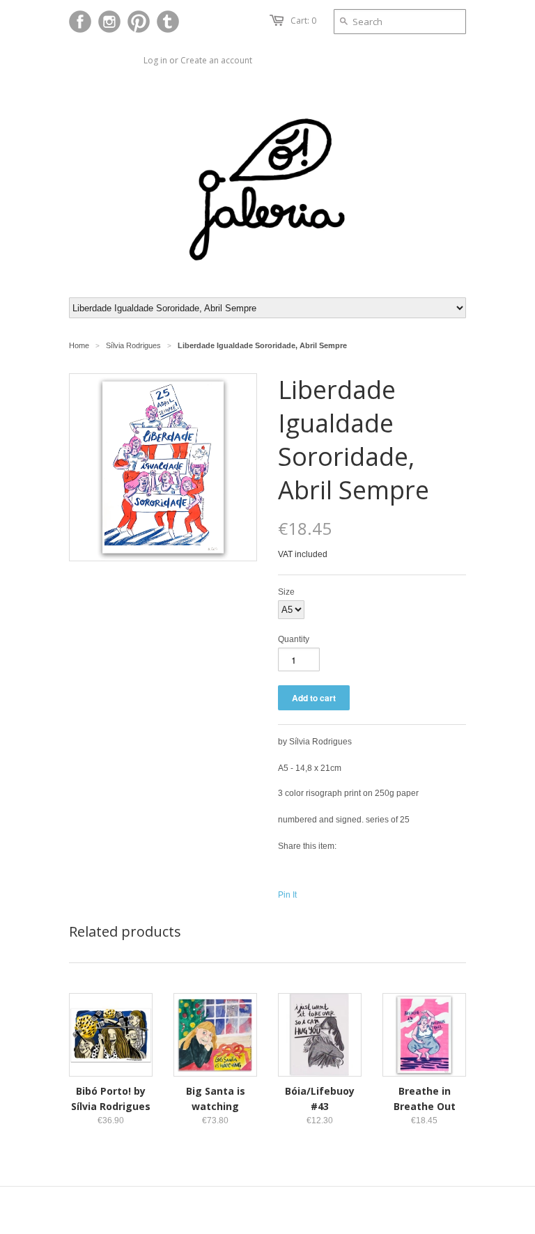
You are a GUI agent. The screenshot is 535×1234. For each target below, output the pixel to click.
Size (286, 592)
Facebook (80, 21)
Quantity (293, 639)
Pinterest (138, 21)
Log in (155, 60)
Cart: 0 (303, 20)
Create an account (216, 60)
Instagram (109, 21)
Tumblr (168, 21)
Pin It (287, 895)
